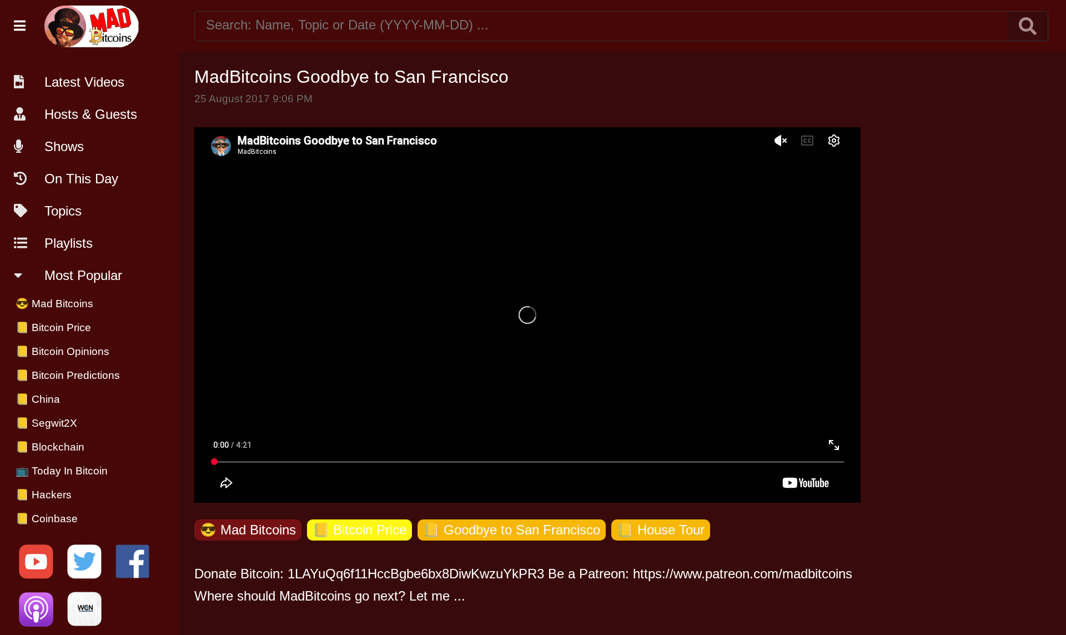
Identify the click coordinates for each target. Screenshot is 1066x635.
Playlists (68, 243)
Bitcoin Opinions (62, 351)
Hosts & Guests (90, 114)
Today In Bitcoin (62, 471)
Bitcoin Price (53, 327)
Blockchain (50, 447)
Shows (64, 146)
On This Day (81, 178)
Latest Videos (84, 81)
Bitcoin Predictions (68, 375)
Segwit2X (46, 423)
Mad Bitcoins (54, 303)
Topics (63, 210)
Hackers (44, 495)
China (38, 399)
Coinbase (47, 518)
